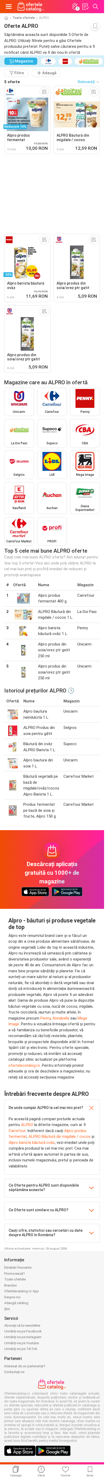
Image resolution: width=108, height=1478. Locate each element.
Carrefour (17, 1130)
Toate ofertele (24, 18)
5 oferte (12, 81)
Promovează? (14, 1274)
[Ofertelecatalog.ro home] (30, 7)
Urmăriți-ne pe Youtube (21, 1343)
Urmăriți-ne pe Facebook (23, 1331)
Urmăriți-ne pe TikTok (20, 1349)
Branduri (10, 1285)
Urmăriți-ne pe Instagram (22, 1337)
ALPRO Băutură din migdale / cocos (59, 1136)
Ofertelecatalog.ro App (21, 1291)
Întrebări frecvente (17, 1267)
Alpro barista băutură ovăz (32, 1142)
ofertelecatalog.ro (24, 1065)
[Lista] (85, 6)
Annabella (60, 1018)
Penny (45, 1018)
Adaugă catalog (16, 1303)
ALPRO (27, 1124)
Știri (7, 1309)
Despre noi (12, 1297)
